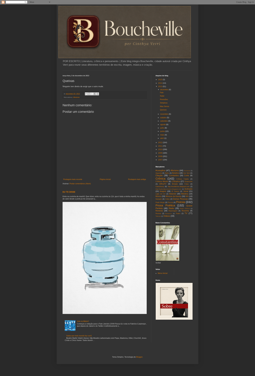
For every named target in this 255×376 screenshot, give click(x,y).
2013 (160, 86)
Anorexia (187, 170)
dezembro (164, 90)
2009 (160, 153)
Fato (162, 93)
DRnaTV (162, 184)
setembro (164, 121)
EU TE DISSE (69, 192)
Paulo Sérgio (160, 202)
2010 (160, 149)
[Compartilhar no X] (91, 93)
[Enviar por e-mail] (86, 93)
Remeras (159, 211)
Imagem (163, 191)
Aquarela (159, 173)
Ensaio (175, 184)
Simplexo (163, 103)
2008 (160, 156)
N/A (187, 196)
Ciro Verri (186, 173)
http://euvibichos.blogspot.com (178, 186)
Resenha (185, 211)
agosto (163, 125)
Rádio (171, 208)
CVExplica (176, 181)
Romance (168, 213)
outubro (163, 118)
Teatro (178, 213)
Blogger (139, 357)
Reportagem (173, 211)
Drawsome (188, 181)
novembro (164, 114)
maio (162, 135)
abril (162, 138)
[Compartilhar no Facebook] (94, 93)
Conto (186, 176)
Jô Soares (175, 191)
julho (162, 128)
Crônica (160, 178)
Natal (162, 96)
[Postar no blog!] (89, 93)
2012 (160, 142)
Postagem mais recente (72, 179)
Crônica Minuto (162, 181)
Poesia (180, 202)
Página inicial (105, 179)
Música (158, 196)
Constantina (174, 176)
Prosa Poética (165, 205)
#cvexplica (160, 170)
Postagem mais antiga (137, 179)
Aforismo (76, 97)
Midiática (184, 194)
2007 (160, 160)
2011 (160, 146)
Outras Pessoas (180, 199)
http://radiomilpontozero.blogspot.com (168, 189)
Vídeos (167, 216)
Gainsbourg (160, 186)
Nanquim (159, 199)
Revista (158, 213)
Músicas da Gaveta (173, 196)
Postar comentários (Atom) (80, 184)
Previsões (164, 99)
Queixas (163, 110)
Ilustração (188, 189)
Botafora (175, 173)
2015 (160, 80)
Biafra (167, 173)
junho (162, 131)
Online (167, 199)
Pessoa (170, 202)
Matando (172, 194)
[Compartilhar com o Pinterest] (97, 93)
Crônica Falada (182, 179)
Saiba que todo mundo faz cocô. (79, 336)
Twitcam (158, 216)
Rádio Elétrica (185, 208)
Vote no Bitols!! (83, 321)
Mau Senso (164, 106)
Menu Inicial (162, 273)
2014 (160, 83)
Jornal (185, 191)
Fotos (186, 184)
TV (186, 213)
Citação (159, 175)
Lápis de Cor (160, 194)
